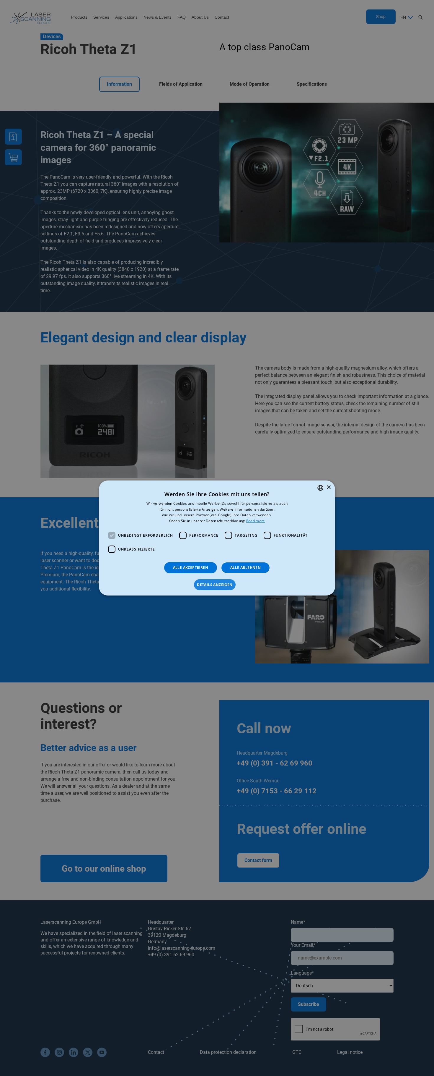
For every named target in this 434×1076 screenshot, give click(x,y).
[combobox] (320, 488)
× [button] (328, 487)
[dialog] (217, 538)
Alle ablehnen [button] (245, 567)
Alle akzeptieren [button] (190, 567)
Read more (255, 520)
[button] (216, 585)
